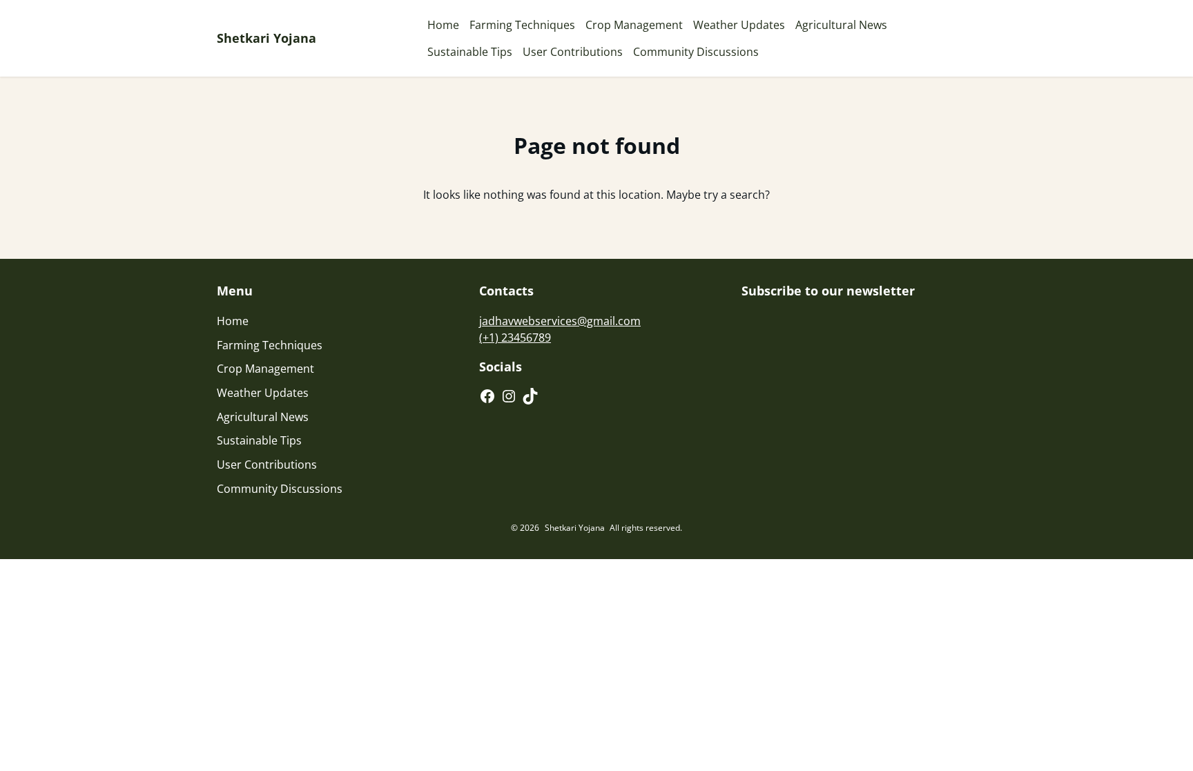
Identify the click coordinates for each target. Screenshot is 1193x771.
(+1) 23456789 (515, 337)
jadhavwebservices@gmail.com (560, 321)
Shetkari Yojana (266, 38)
